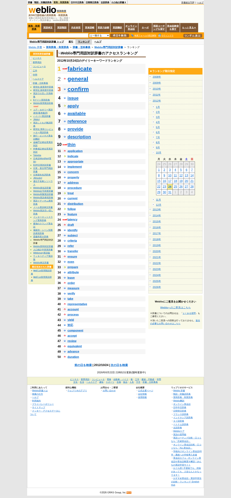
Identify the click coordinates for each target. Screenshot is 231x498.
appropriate (75, 161)
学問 (35, 75)
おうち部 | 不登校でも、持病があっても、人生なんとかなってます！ (186, 471)
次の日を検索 (119, 365)
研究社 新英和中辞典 (43, 87)
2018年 (157, 239)
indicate (72, 156)
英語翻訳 (117, 27)
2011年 (157, 94)
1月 (158, 107)
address (73, 182)
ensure (72, 256)
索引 (71, 41)
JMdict (36, 119)
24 (169, 186)
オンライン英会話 (131, 27)
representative (77, 304)
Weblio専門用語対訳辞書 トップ (47, 41)
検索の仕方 (37, 394)
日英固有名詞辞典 (42, 175)
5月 (158, 127)
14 (192, 175)
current (72, 198)
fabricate (79, 68)
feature (72, 214)
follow (71, 209)
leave (71, 277)
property (73, 177)
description (79, 136)
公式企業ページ (145, 390)
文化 (75, 382)
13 (186, 175)
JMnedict (37, 178)
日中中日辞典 (77, 2)
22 (158, 186)
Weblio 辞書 (35, 47)
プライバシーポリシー (43, 404)
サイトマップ (38, 407)
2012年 (157, 100)
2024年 (157, 275)
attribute (73, 272)
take (70, 298)
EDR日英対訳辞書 (42, 165)
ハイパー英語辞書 (42, 116)
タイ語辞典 (178, 421)
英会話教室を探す (173, 27)
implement (74, 166)
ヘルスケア (38, 79)
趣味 (101, 382)
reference (77, 121)
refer (70, 245)
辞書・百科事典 (81, 47)
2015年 (157, 221)
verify (71, 293)
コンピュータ (39, 66)
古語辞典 (105, 2)
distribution (75, 203)
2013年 (157, 209)
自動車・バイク (120, 379)
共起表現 (75, 27)
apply (73, 105)
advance (73, 351)
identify (72, 230)
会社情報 (142, 394)
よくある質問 (189, 313)
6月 (158, 132)
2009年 (157, 82)
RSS (129, 493)
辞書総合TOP (187, 2)
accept (72, 335)
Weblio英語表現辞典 (43, 197)
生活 (82, 382)
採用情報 (142, 397)
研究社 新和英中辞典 (43, 90)
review (71, 341)
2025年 (157, 281)
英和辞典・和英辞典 (57, 47)
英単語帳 (89, 27)
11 (175, 175)
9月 (158, 147)
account (73, 309)
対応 (70, 325)
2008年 (157, 76)
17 (169, 181)
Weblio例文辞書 (41, 262)
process (73, 314)
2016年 (157, 227)
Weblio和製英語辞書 (43, 194)
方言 (138, 382)
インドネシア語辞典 (183, 417)
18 (175, 181)
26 (181, 186)
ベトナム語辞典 (180, 424)
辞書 (30, 2)
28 (192, 186)
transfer (72, 251)
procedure (74, 187)
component (75, 330)
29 (158, 192)
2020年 (157, 251)
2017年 (157, 233)
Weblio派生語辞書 (42, 188)
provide (75, 129)
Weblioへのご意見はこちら (175, 307)
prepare (72, 267)
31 (169, 192)
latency (72, 219)
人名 (132, 382)
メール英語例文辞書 (43, 207)
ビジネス (37, 58)
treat (70, 193)
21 (192, 181)
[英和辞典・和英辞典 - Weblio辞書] (42, 12)
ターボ (145, 27)
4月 (158, 122)
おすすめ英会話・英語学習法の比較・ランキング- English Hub (186, 481)
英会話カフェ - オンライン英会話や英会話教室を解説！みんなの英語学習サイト (186, 461)
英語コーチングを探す (159, 27)
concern (73, 172)
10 (169, 175)
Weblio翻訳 (178, 400)
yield (70, 319)
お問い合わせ (109, 390)
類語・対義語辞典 (43, 2)
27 (186, 186)
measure (73, 288)
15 (158, 181)
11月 (158, 199)
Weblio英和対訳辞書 (43, 246)
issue (73, 98)
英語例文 (48, 27)
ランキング (84, 41)
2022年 (157, 263)
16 (164, 181)
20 (186, 181)
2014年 (157, 215)
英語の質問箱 (179, 434)
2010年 (157, 88)
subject (72, 235)
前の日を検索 (83, 365)
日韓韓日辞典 (92, 2)
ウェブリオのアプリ (77, 390)
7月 (158, 137)
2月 (158, 112)
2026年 (157, 287)
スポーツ (110, 382)
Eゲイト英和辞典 (41, 100)
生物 (119, 382)
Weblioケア (178, 431)
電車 (109, 379)
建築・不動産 (147, 379)
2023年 (157, 269)
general (77, 79)
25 (175, 186)
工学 (35, 70)
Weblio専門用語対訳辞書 (108, 47)
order (71, 283)
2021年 (157, 257)
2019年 (157, 245)
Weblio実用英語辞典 (43, 103)
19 (181, 181)
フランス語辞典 (180, 414)
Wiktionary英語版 (41, 253)
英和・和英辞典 (61, 2)
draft (70, 224)
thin (71, 144)
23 (164, 186)
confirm (78, 89)
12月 (158, 204)
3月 (158, 117)
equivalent (74, 346)
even (70, 261)
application (75, 151)
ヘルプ (200, 2)
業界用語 (37, 62)
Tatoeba (37, 155)
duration (73, 356)
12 (181, 175)
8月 (158, 142)
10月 (158, 152)
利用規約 (36, 400)
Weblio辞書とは (40, 390)
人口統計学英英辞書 (43, 249)
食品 (125, 382)
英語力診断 (103, 27)
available (76, 113)
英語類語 (62, 27)
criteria (72, 240)
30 (164, 192)
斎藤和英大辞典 (40, 236)
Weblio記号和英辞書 (43, 191)
